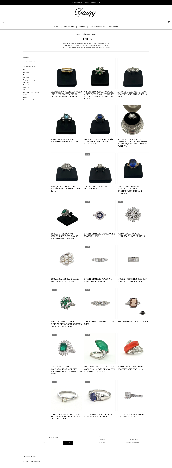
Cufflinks (26, 95)
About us (102, 439)
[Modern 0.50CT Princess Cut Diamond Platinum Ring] (133, 260)
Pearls (25, 97)
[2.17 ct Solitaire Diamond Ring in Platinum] (133, 395)
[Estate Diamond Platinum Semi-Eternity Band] (99, 260)
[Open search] (3, 22)
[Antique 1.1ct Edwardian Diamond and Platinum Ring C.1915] (66, 168)
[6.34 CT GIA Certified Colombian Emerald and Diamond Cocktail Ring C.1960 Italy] (66, 348)
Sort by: (26, 57)
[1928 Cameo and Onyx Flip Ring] (133, 303)
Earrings (26, 72)
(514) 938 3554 (133, 439)
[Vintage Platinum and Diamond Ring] (99, 168)
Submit (68, 443)
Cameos (26, 77)
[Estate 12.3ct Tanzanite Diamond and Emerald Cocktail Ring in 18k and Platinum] (133, 168)
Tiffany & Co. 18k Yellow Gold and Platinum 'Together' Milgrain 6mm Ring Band (66, 94)
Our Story (113, 27)
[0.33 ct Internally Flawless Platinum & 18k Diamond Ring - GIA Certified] (66, 395)
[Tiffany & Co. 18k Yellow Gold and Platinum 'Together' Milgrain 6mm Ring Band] (66, 73)
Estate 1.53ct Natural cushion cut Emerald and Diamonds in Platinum (64, 236)
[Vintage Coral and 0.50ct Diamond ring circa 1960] (133, 348)
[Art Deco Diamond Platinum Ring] (99, 303)
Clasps (25, 90)
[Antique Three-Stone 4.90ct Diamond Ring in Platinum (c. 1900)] (133, 73)
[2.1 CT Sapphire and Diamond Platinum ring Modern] (99, 395)
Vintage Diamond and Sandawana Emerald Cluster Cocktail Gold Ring (66, 324)
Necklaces (26, 75)
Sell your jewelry (97, 27)
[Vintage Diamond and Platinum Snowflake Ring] (133, 215)
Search (101, 437)
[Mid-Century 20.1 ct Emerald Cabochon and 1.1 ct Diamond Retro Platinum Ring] (99, 348)
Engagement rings (29, 80)
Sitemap (102, 442)
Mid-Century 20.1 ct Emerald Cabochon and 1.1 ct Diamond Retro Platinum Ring (99, 369)
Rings (25, 70)
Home (78, 34)
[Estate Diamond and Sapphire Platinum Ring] (99, 215)
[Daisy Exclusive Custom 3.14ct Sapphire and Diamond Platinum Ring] (99, 120)
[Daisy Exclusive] (86, 12)
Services (82, 27)
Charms (26, 87)
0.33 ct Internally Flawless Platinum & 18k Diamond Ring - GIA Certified (66, 416)
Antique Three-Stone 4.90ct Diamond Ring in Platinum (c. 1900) (133, 94)
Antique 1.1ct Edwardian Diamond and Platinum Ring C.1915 (66, 189)
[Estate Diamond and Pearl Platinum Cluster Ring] (66, 260)
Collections (86, 34)
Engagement (69, 27)
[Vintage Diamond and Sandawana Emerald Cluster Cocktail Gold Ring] (66, 303)
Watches (26, 82)
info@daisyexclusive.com (133, 442)
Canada (29, 456)
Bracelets (26, 85)
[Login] (166, 22)
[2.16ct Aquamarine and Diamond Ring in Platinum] (66, 120)
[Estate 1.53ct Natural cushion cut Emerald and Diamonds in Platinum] (66, 215)
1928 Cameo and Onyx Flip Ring (133, 322)
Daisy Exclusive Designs (31, 92)
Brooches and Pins (29, 100)
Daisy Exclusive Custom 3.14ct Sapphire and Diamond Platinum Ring (99, 141)
